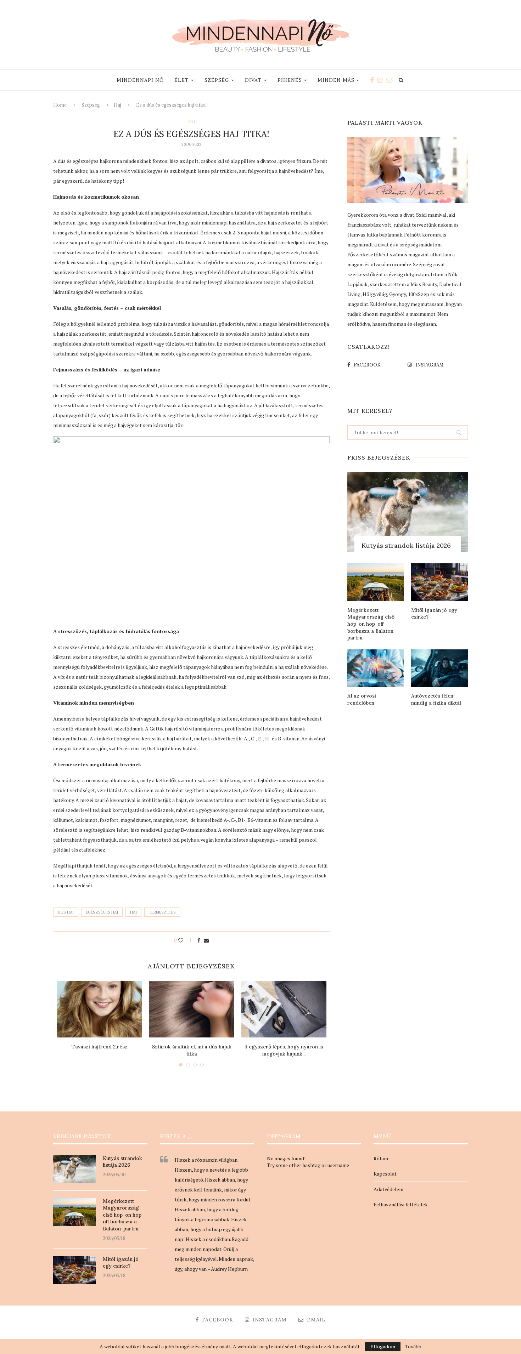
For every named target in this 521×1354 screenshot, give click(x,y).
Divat (253, 80)
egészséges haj (102, 912)
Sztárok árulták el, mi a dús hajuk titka (191, 1050)
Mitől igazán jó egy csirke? (434, 613)
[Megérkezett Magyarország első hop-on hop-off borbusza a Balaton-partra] (375, 582)
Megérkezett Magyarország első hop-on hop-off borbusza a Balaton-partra (371, 624)
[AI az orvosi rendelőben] (375, 668)
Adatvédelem (388, 1189)
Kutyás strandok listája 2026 (406, 545)
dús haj (66, 912)
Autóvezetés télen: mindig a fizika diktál (436, 699)
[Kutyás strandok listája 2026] (407, 512)
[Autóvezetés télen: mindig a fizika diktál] (439, 668)
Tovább (413, 1346)
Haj (117, 105)
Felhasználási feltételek (401, 1204)
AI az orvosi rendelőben (361, 699)
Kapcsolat (385, 1173)
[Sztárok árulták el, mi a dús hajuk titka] (191, 1009)
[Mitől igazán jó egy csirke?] (439, 582)
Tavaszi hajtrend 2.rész (100, 1046)
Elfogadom (382, 1346)
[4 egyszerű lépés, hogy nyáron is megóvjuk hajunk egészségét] (283, 1009)
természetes (162, 912)
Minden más (336, 80)
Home (60, 105)
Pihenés (290, 80)
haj (133, 912)
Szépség (217, 80)
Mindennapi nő (140, 80)
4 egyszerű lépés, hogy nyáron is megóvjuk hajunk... (283, 1050)
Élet (181, 80)
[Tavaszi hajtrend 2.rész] (99, 1009)
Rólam (381, 1158)
